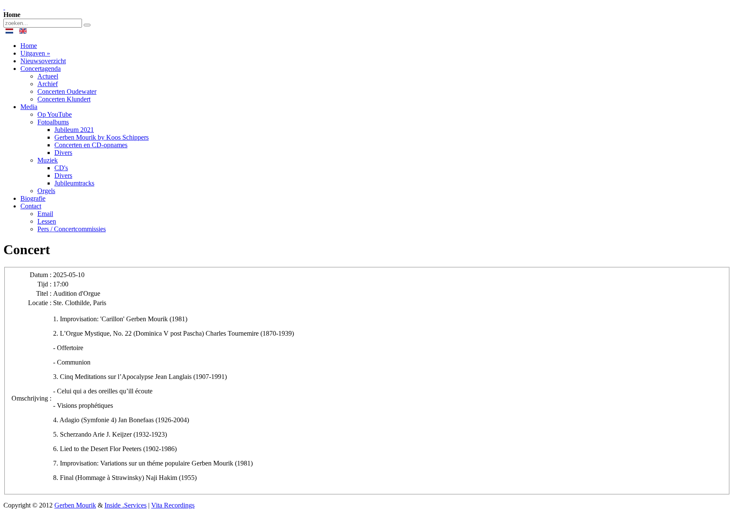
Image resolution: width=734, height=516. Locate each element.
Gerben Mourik (75, 505)
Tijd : (44, 284)
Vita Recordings (173, 505)
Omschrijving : (31, 398)
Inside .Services (125, 505)
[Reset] (87, 25)
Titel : (43, 293)
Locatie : (39, 302)
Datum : (40, 274)
